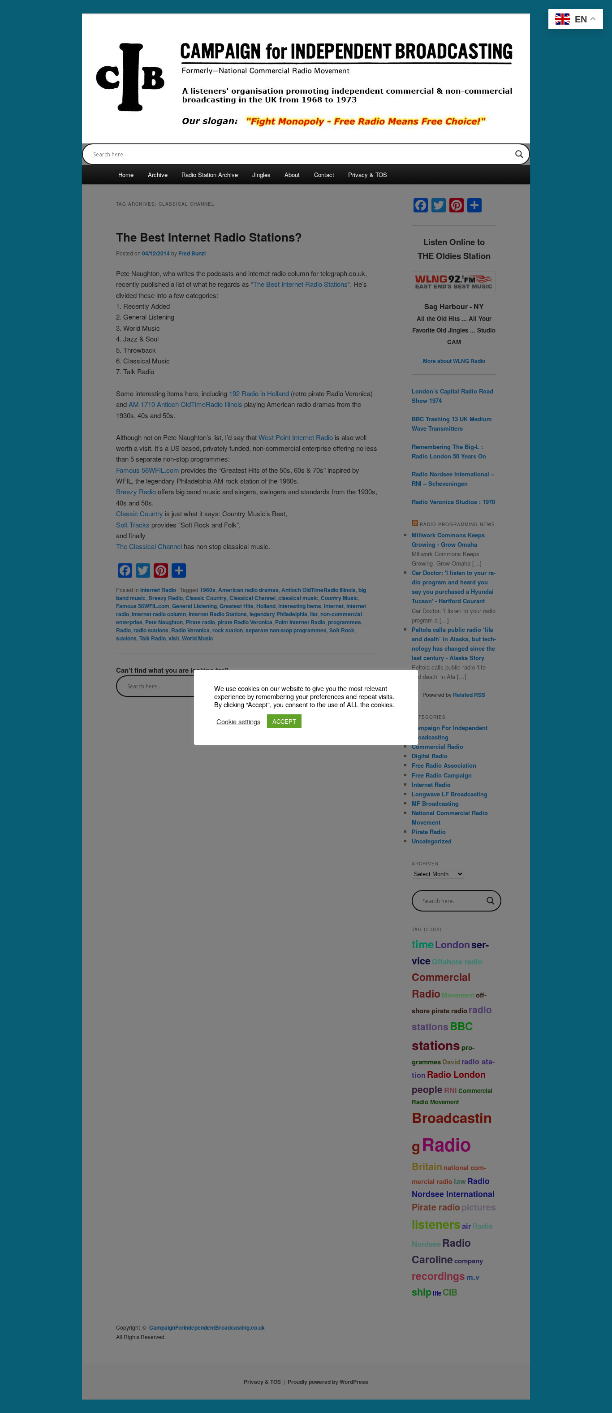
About (292, 174)
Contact (324, 174)
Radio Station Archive (209, 174)
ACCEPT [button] (284, 721)
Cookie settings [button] (238, 721)
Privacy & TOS (367, 174)
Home (126, 174)
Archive (158, 174)
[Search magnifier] (519, 154)
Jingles (261, 174)
